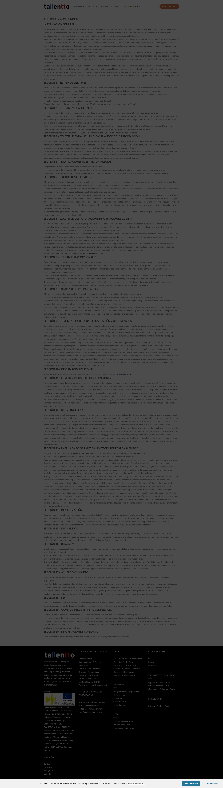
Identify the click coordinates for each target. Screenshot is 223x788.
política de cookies (136, 783)
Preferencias (212, 783)
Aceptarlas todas (190, 783)
